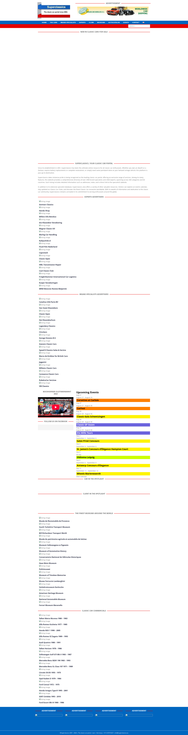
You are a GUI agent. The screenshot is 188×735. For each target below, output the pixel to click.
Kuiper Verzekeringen (48, 283)
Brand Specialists (68, 22)
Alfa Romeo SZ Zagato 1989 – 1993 (53, 636)
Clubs (91, 22)
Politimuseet (44, 569)
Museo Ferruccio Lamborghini (52, 581)
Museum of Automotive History (52, 551)
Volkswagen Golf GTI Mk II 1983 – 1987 (55, 654)
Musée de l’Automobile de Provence (54, 521)
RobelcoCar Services (47, 380)
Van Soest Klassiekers (48, 308)
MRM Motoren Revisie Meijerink (53, 289)
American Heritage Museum (51, 593)
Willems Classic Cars (47, 368)
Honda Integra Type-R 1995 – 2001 (53, 690)
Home (44, 22)
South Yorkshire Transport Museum (54, 527)
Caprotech (43, 253)
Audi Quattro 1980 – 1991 (50, 642)
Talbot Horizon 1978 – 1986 (50, 648)
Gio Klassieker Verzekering (50, 222)
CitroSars (43, 332)
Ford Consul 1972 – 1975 (49, 684)
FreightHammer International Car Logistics (57, 277)
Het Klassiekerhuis (47, 320)
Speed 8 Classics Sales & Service (52, 350)
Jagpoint (42, 362)
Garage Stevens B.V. (47, 338)
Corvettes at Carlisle (88, 400)
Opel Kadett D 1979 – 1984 (50, 678)
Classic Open (44, 259)
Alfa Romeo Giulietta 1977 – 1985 (53, 624)
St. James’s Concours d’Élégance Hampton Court (102, 449)
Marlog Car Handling (48, 234)
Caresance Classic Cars (49, 374)
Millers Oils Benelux (47, 216)
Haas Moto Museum (47, 563)
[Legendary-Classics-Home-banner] (139, 726)
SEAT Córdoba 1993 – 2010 (50, 696)
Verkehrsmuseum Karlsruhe (51, 587)
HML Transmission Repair (50, 265)
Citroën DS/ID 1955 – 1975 (50, 672)
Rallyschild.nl (45, 241)
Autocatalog (114, 22)
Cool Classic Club (46, 271)
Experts (82, 22)
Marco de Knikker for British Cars (53, 356)
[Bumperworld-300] (48, 726)
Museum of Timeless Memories (52, 575)
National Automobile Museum (52, 599)
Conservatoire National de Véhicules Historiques (60, 557)
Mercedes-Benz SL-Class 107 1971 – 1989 (56, 666)
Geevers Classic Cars (47, 344)
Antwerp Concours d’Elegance (93, 465)
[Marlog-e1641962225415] (113, 14)
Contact (135, 22)
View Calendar (81, 477)
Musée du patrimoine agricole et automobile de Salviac (63, 539)
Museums (101, 22)
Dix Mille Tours (85, 432)
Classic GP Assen (86, 424)
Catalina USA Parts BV (48, 302)
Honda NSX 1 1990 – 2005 (49, 630)
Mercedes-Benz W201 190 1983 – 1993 (54, 660)
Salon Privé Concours (88, 440)
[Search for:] (139, 26)
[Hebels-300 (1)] (79, 726)
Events (126, 22)
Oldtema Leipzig (85, 457)
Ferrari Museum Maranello (50, 605)
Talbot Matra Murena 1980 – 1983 (53, 618)
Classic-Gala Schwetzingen (91, 416)
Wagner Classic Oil (47, 228)
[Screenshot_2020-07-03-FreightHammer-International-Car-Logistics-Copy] (109, 726)
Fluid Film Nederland (48, 247)
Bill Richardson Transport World (53, 533)
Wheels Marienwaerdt (89, 473)
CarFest (81, 408)
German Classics (46, 204)
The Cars (53, 22)
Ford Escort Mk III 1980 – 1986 (51, 702)
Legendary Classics (47, 326)
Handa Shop (44, 210)
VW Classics (44, 386)
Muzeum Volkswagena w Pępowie (53, 545)
